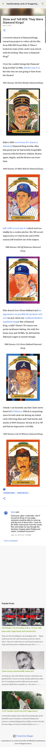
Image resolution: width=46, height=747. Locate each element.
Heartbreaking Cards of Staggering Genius (25, 4)
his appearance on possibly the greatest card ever (22, 314)
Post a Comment (11, 541)
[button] (4, 30)
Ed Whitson (16, 411)
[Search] (42, 4)
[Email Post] (4, 490)
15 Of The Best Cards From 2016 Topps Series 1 (20, 711)
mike (13, 512)
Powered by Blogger (24, 736)
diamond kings (9, 493)
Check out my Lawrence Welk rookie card (18, 671)
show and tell (22, 493)
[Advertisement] (23, 572)
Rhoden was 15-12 (32, 68)
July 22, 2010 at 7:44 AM (21, 535)
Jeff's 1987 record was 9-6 (15, 228)
